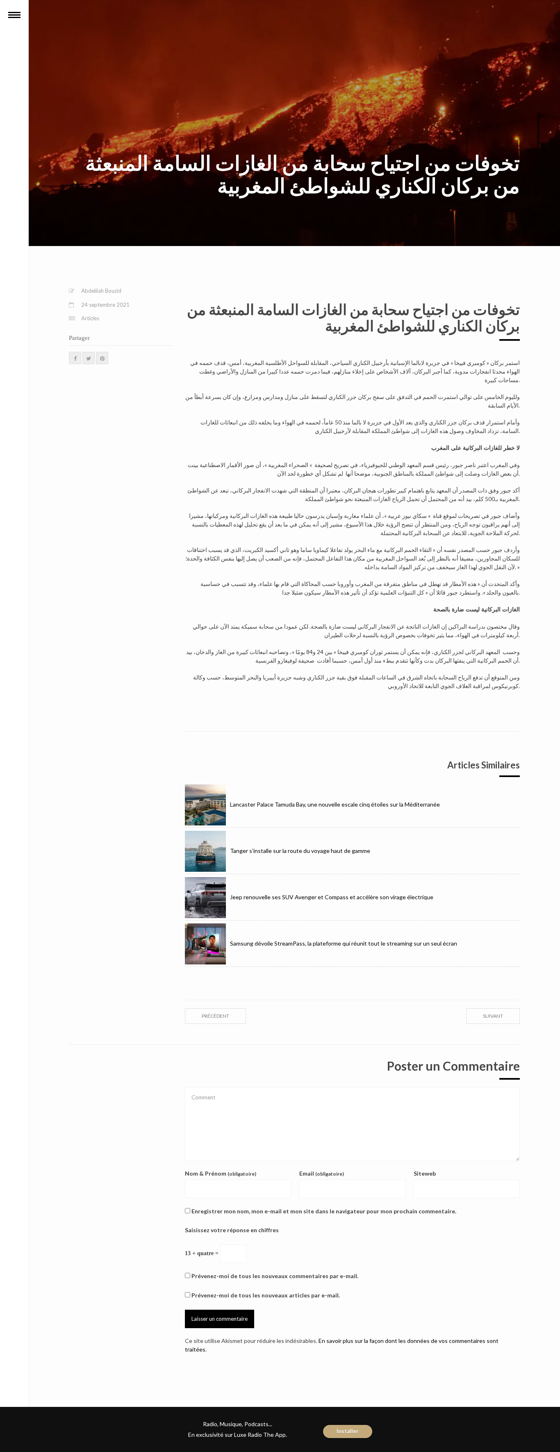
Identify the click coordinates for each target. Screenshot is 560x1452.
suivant (493, 1016)
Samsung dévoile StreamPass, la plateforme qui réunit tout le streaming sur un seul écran (343, 943)
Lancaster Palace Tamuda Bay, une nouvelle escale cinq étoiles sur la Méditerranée (335, 804)
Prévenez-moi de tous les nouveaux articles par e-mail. (265, 1295)
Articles (90, 318)
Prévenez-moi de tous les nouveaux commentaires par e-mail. (274, 1275)
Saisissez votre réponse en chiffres (232, 1229)
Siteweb (425, 1173)
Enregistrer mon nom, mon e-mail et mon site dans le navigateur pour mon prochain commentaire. (323, 1211)
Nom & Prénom (220, 1173)
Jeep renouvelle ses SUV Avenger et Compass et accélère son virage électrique (331, 897)
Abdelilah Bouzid (101, 290)
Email (321, 1173)
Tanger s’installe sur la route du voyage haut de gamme (300, 850)
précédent (215, 1016)
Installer (348, 1431)
